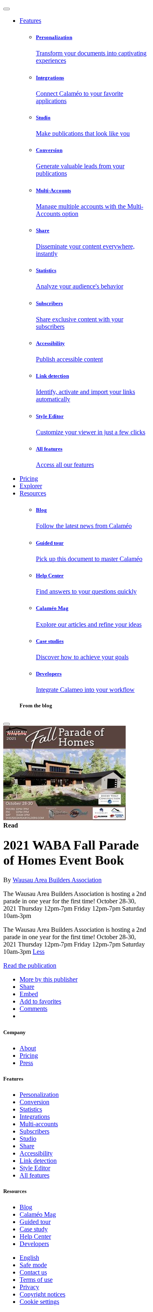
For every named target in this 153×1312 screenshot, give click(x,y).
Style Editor (35, 1168)
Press (26, 1062)
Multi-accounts (39, 1123)
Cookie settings (39, 1301)
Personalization (39, 1094)
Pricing (29, 478)
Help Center (35, 1236)
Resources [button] (33, 493)
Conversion (34, 1101)
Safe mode (33, 1264)
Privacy (29, 1286)
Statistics (31, 1109)
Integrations (35, 1116)
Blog (26, 1207)
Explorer (31, 485)
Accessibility (36, 1153)
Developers (34, 1243)
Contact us (33, 1272)
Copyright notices (42, 1294)
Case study (34, 1229)
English (29, 1257)
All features (34, 1175)
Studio (28, 1138)
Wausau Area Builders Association (57, 879)
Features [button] (30, 20)
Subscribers (34, 1131)
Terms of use (36, 1279)
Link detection (38, 1160)
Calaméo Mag (38, 1214)
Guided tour (35, 1221)
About (28, 1048)
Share (27, 1145)
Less (38, 951)
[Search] (6, 724)
